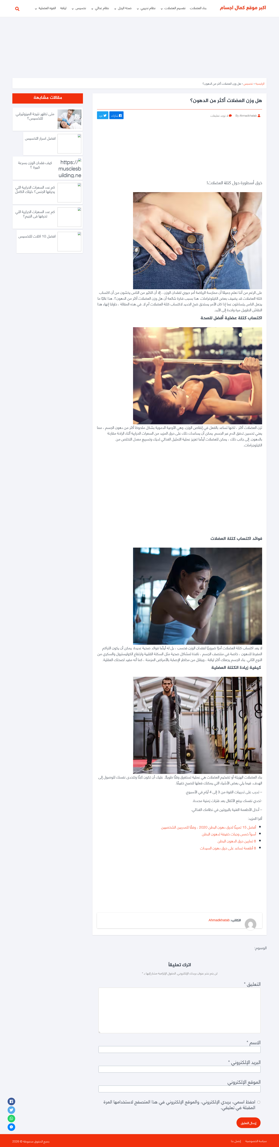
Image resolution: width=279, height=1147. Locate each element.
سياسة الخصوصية (256, 1141)
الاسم (254, 1042)
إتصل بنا (236, 1141)
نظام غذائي (102, 8)
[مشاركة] (11, 1101)
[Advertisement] (139, 45)
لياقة (63, 8)
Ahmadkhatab (219, 920)
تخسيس (81, 8)
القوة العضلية (47, 8)
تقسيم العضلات (175, 8)
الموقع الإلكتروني (244, 1081)
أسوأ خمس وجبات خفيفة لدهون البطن (229, 833)
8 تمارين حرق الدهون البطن (237, 840)
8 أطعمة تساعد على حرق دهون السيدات (228, 847)
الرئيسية (259, 83)
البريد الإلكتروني (244, 1061)
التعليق (252, 983)
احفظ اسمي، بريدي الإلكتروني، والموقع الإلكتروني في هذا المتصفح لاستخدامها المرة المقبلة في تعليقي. (179, 1104)
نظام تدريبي (148, 8)
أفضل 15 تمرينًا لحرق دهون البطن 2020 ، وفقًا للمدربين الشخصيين (208, 826)
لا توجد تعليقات (219, 115)
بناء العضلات (198, 8)
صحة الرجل (125, 8)
